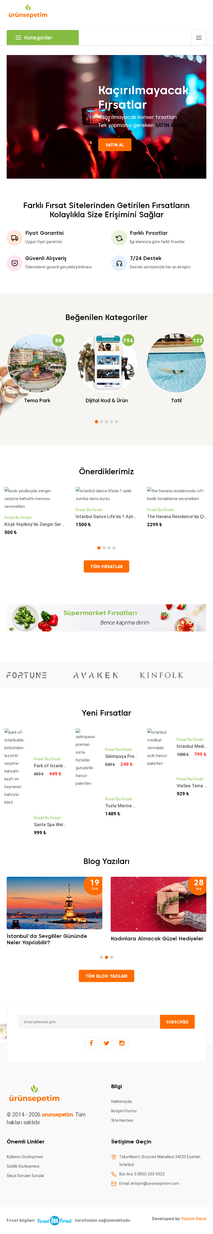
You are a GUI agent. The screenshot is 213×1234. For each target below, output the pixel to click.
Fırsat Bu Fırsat (17, 517)
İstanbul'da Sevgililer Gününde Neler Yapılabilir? (47, 939)
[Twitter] (106, 1043)
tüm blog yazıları (106, 976)
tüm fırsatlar (106, 566)
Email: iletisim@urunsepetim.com (149, 1183)
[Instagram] (122, 1043)
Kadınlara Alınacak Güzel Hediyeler (157, 938)
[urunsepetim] (28, 14)
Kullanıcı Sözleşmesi (25, 1157)
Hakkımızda (121, 1101)
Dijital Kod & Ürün (107, 400)
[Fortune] (27, 675)
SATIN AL (115, 145)
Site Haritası (122, 1120)
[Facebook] (91, 1043)
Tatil (176, 400)
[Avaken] (95, 675)
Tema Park (37, 400)
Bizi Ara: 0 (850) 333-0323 (141, 1174)
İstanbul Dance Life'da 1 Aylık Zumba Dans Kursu (125, 516)
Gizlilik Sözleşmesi (23, 1166)
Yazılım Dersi (193, 1218)
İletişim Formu (123, 1111)
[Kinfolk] (161, 675)
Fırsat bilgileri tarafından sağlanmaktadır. (69, 1220)
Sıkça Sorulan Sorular (25, 1175)
